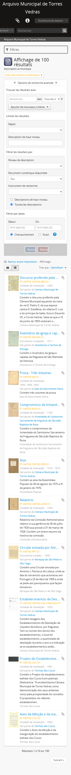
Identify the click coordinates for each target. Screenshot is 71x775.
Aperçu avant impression (22, 261)
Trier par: (44, 267)
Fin (37, 221)
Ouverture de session (50, 20)
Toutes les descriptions (27, 204)
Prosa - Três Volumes (35, 373)
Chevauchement (24, 234)
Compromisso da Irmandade (41, 405)
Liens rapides (27, 21)
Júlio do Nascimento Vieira (49, 388)
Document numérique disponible (27, 173)
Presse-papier (17, 21)
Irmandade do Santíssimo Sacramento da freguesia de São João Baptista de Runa (41, 420)
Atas (23, 460)
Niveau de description (21, 160)
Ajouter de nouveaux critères (28, 107)
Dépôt (12, 124)
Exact (45, 234)
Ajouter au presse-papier (63, 278)
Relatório (26, 500)
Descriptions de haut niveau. (31, 199)
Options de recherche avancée (35, 83)
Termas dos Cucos (45, 670)
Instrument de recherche (22, 186)
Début (12, 221)
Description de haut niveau (24, 137)
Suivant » (58, 760)
